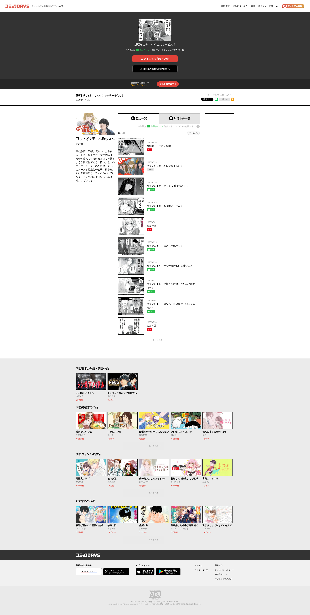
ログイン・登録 (265, 6)
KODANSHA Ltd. (116, 604)
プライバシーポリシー (224, 570)
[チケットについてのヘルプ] (183, 50)
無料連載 (225, 6)
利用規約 (218, 565)
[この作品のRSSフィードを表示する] (232, 99)
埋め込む (225, 99)
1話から (195, 133)
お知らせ (198, 565)
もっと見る (157, 340)
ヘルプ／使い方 (201, 570)
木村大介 (81, 143)
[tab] (138, 118)
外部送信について (222, 574)
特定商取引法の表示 (223, 579)
